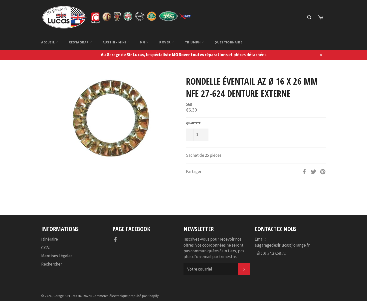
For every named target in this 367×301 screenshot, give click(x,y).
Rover (165, 42)
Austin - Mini (115, 42)
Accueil (48, 42)
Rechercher (51, 264)
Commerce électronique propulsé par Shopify (126, 296)
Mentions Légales (56, 256)
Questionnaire (228, 42)
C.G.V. (45, 247)
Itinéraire (49, 239)
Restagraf (79, 42)
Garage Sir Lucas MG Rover (72, 296)
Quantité (193, 123)
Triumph (193, 42)
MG (143, 42)
